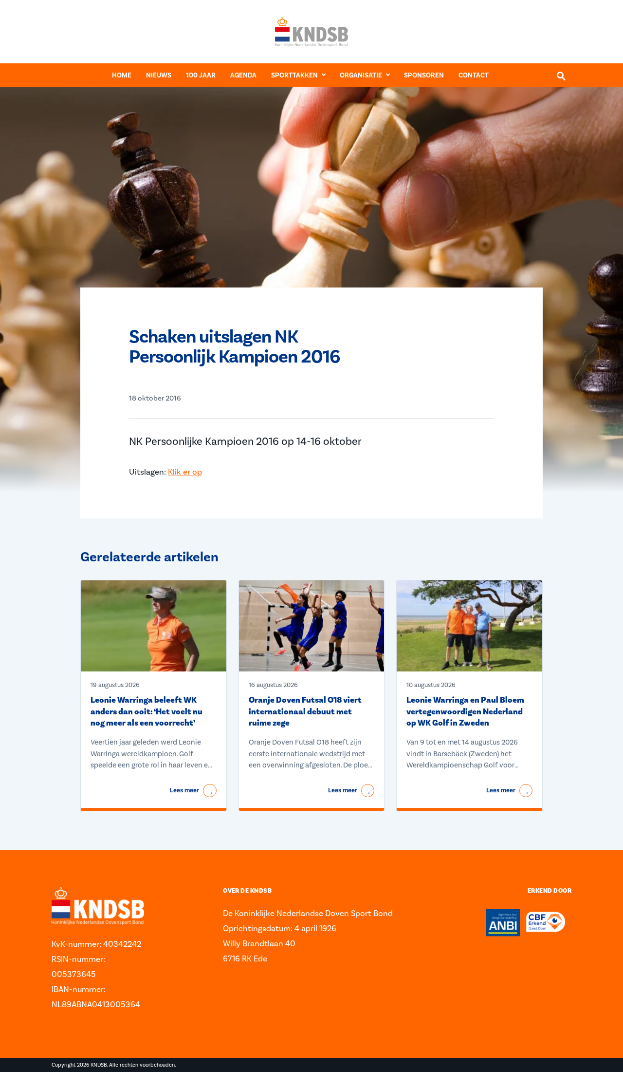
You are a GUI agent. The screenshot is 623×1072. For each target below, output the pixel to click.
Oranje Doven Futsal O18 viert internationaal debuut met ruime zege (305, 711)
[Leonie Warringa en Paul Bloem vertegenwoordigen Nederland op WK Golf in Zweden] (469, 625)
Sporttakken (294, 75)
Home (121, 75)
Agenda (243, 75)
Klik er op (185, 472)
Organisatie (361, 75)
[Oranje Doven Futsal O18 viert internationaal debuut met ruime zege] (312, 625)
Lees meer (191, 791)
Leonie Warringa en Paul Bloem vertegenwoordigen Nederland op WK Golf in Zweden (465, 711)
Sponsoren (424, 75)
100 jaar (201, 75)
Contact (473, 75)
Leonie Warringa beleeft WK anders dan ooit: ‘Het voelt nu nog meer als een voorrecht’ (146, 711)
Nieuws (158, 75)
